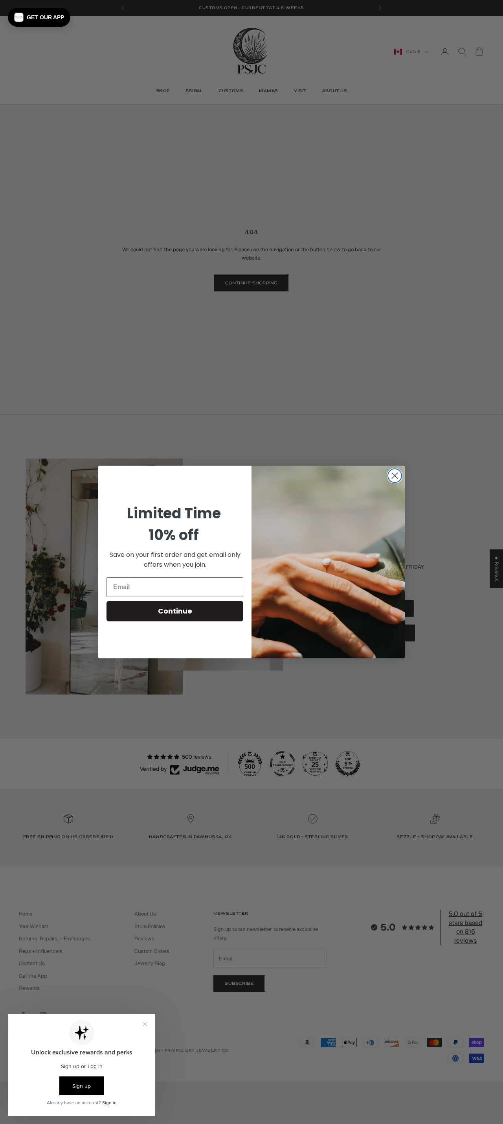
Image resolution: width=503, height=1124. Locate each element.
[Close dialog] (395, 476)
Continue (175, 611)
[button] (39, 17)
